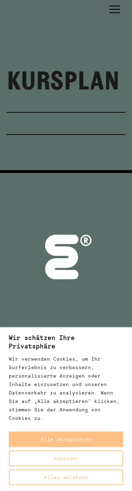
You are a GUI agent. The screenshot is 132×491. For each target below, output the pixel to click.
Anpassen (66, 458)
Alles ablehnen (66, 477)
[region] (66, 409)
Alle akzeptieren (66, 439)
